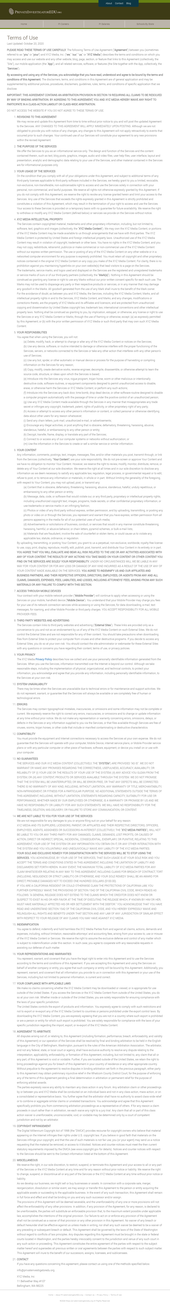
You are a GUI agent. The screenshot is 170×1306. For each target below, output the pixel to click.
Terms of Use (116, 1295)
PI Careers (63, 24)
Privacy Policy (102, 1295)
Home (24, 24)
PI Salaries (104, 24)
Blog (128, 3)
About (109, 3)
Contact (119, 3)
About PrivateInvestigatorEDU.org (69, 1295)
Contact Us (89, 1295)
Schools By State (145, 24)
